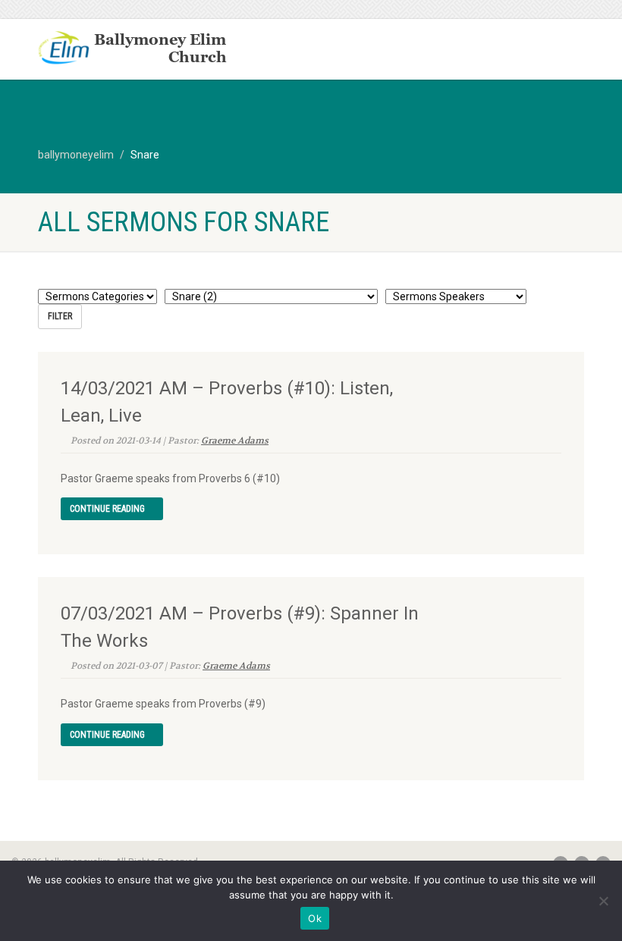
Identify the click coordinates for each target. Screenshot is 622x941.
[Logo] (169, 49)
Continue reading (108, 508)
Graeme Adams (235, 440)
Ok (315, 918)
